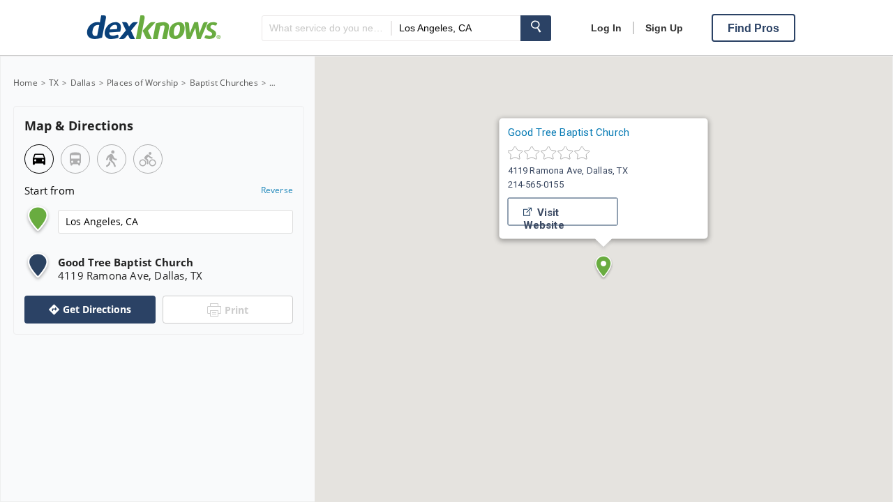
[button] (603, 266)
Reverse (277, 190)
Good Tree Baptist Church (569, 132)
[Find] (535, 28)
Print (236, 310)
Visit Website (543, 216)
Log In (606, 27)
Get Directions (97, 309)
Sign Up (664, 27)
